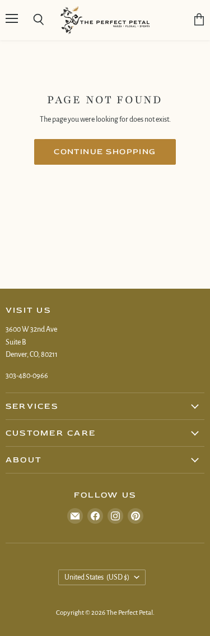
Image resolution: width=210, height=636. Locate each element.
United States (97, 577)
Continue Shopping (105, 151)
